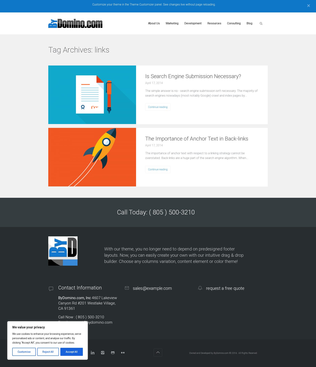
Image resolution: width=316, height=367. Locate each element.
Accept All (72, 351)
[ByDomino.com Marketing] (75, 23)
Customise (24, 351)
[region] (47, 340)
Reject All (48, 351)
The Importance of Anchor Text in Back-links (196, 138)
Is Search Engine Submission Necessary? (193, 76)
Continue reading (158, 107)
